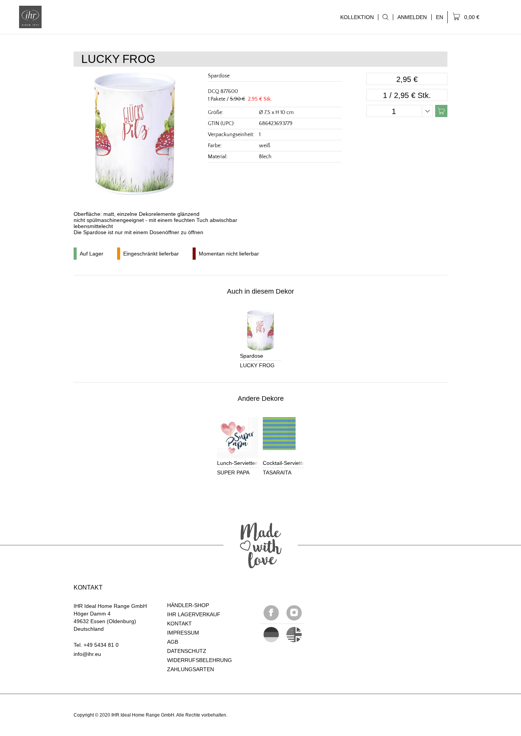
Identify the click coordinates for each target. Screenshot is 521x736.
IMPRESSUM (183, 633)
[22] (271, 634)
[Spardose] (260, 330)
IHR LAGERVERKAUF (193, 614)
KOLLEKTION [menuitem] (355, 17)
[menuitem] (385, 17)
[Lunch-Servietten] (237, 437)
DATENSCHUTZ (186, 651)
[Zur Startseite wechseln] (30, 17)
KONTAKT (179, 623)
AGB (172, 642)
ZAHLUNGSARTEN (190, 669)
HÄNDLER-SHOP (188, 605)
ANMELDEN (412, 17)
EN (439, 17)
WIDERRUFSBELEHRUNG (199, 660)
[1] (294, 634)
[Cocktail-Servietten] (283, 437)
